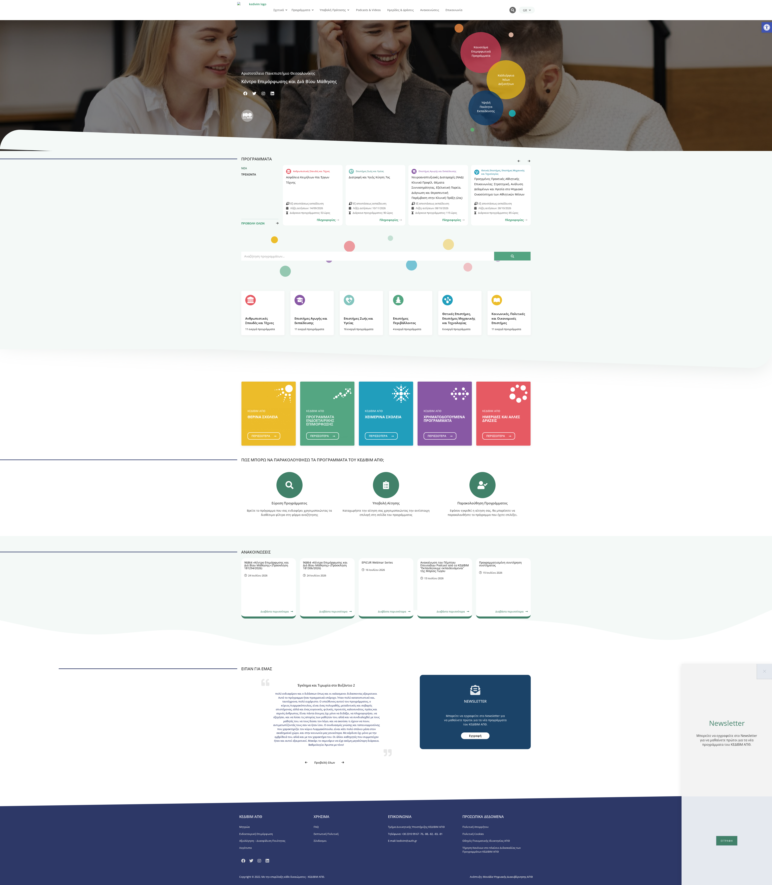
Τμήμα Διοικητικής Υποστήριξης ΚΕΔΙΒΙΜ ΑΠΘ (416, 827)
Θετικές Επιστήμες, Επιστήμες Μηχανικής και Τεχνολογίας (503, 172)
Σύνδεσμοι (320, 841)
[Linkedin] (272, 94)
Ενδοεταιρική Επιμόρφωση (256, 834)
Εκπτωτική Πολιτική (326, 834)
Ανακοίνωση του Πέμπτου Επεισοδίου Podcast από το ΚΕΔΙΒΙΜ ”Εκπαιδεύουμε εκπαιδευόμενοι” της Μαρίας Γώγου (444, 567)
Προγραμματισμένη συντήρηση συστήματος (500, 564)
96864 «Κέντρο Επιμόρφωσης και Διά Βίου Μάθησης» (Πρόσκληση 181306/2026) (325, 565)
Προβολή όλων (324, 762)
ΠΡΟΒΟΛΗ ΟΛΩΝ (253, 223)
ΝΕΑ (244, 168)
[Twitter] (254, 94)
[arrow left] (518, 161)
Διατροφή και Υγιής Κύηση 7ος (369, 177)
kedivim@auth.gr (406, 841)
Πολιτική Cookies (473, 834)
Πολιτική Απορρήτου (475, 827)
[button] (767, 27)
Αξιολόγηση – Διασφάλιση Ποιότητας (262, 841)
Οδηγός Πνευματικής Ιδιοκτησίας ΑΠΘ (486, 841)
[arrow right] (528, 161)
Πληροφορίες (326, 220)
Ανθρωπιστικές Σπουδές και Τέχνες (311, 171)
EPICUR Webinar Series (377, 562)
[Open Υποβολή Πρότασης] (348, 10)
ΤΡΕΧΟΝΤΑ (248, 174)
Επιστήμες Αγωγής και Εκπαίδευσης (437, 171)
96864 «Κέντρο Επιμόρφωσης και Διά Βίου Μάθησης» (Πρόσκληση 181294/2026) (266, 565)
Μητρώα (244, 827)
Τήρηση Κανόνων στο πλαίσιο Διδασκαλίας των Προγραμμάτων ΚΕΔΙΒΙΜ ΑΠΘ (491, 850)
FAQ (316, 827)
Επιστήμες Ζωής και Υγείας (370, 171)
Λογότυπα (245, 848)
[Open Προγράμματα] (312, 10)
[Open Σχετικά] (286, 10)
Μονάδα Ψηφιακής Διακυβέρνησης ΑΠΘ (508, 877)
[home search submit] (512, 256)
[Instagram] (263, 94)
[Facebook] (245, 94)
